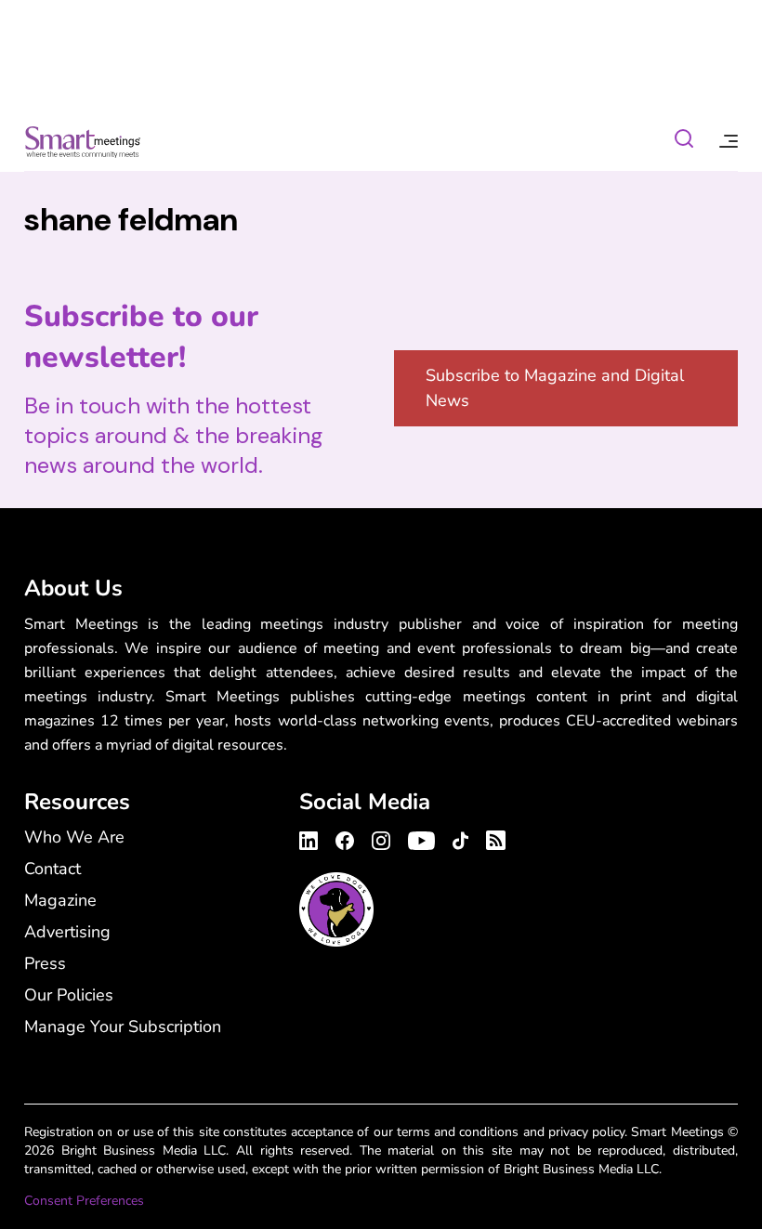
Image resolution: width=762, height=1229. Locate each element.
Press (45, 963)
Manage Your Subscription (122, 1026)
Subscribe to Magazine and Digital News (555, 388)
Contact (52, 868)
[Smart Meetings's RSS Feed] (493, 837)
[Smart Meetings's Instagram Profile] (381, 838)
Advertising (67, 932)
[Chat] (684, 141)
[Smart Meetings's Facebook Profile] (345, 838)
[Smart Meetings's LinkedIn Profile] (311, 838)
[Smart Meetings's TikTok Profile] (460, 838)
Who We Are (74, 837)
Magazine (60, 900)
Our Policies (68, 995)
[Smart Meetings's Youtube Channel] (421, 838)
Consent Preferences (84, 1200)
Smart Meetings (82, 141)
